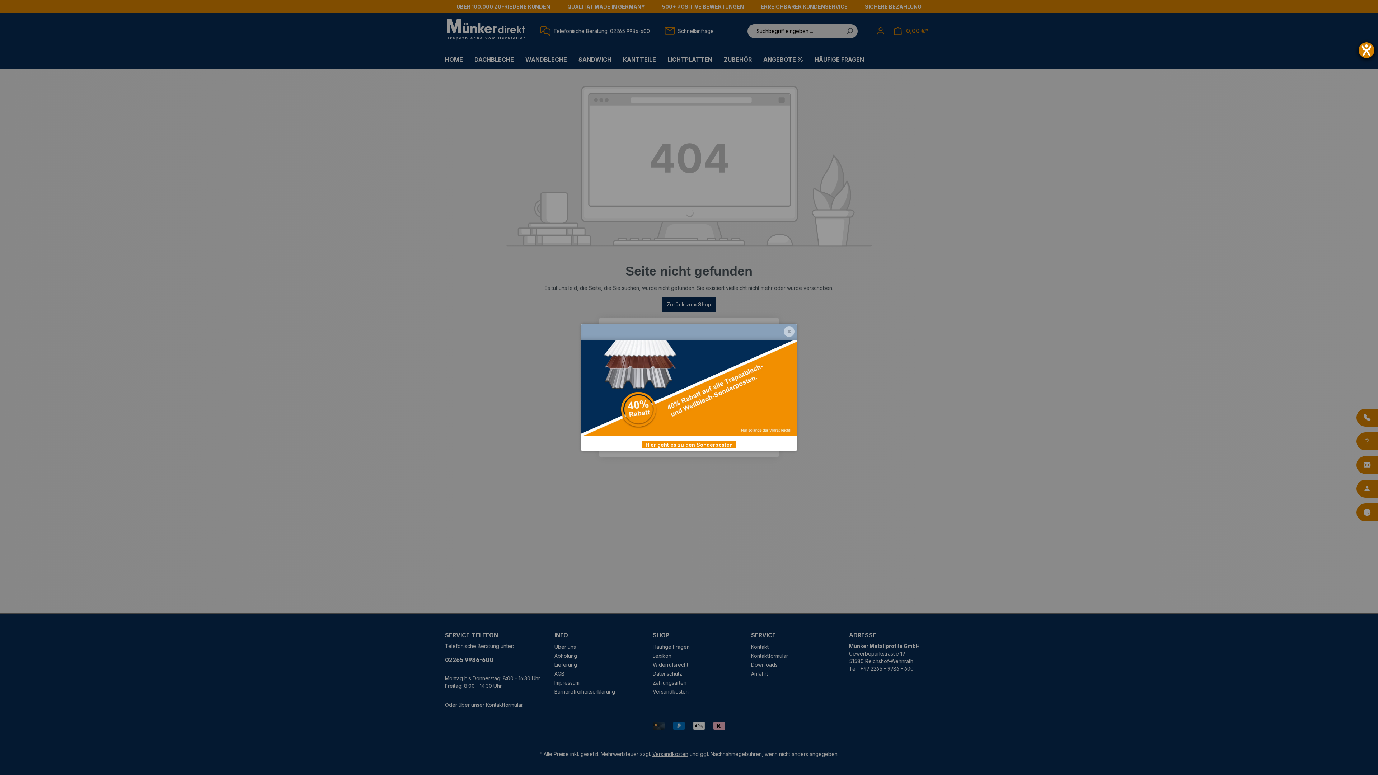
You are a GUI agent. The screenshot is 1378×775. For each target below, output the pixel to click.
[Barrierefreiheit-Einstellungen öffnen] (1366, 50)
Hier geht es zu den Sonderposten (689, 445)
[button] (789, 331)
